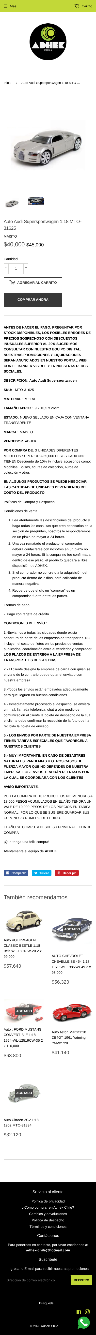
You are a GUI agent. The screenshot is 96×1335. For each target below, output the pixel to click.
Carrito (86, 6)
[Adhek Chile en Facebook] (78, 1313)
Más (13, 6)
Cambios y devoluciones (48, 1214)
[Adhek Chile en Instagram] (87, 1313)
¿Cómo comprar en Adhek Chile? (48, 1207)
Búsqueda (46, 1303)
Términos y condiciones (48, 1227)
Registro (81, 1280)
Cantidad (11, 259)
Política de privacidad (48, 1201)
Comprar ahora (32, 299)
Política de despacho (48, 1220)
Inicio (7, 83)
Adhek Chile (49, 1326)
